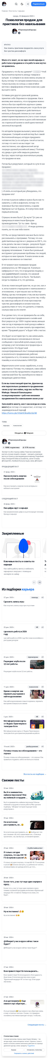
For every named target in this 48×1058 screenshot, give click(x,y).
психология (17, 425)
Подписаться (38, 4)
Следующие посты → (37, 1025)
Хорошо (13, 1050)
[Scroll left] (34, 582)
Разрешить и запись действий (24, 1053)
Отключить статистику (34, 1050)
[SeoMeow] (5, 4)
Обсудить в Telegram (24, 433)
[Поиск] (16, 4)
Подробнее (31, 1046)
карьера (21, 11)
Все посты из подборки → (35, 774)
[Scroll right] (39, 582)
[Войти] (28, 4)
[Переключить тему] (22, 4)
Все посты (13, 11)
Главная (5, 11)
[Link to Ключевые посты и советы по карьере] (21, 548)
